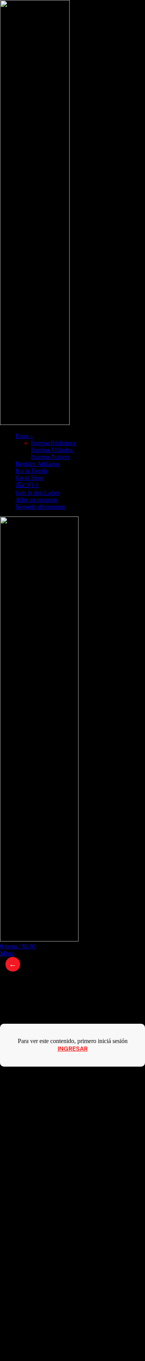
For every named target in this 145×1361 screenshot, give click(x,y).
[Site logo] (35, 423)
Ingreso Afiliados (52, 450)
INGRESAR (73, 1049)
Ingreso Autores (50, 457)
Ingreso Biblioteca (53, 443)
